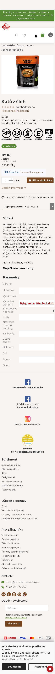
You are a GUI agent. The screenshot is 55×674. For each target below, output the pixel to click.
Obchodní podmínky (11, 564)
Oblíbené (24, 35)
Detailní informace (12, 187)
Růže (4, 473)
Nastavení (40, 666)
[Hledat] (16, 35)
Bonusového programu (32, 172)
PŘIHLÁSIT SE (13, 623)
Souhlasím (14, 666)
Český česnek (8, 477)
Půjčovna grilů (8, 489)
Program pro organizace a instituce (19, 518)
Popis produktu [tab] (13, 206)
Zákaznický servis (10, 543)
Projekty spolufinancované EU (16, 514)
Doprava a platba (10, 539)
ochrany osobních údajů (16, 617)
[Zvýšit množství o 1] (11, 178)
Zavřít (7, 194)
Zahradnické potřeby (12, 485)
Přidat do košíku (42, 180)
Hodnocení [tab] (31, 206)
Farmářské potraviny (11, 481)
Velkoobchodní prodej (12, 510)
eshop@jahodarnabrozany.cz (23, 582)
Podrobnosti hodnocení (15, 110)
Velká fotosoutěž (9, 535)
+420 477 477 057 (16, 586)
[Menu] (51, 35)
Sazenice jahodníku (11, 465)
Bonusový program (11, 547)
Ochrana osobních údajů (13, 568)
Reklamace (7, 560)
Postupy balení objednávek (15, 551)
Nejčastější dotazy (10, 556)
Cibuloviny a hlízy (10, 469)
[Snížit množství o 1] (11, 181)
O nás (4, 506)
